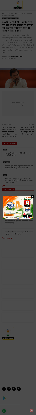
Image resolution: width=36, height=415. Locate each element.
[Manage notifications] (31, 410)
